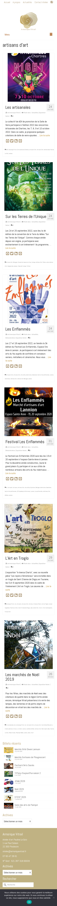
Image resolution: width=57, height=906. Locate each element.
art (6, 487)
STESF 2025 (20, 797)
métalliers (7, 379)
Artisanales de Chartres (23, 149)
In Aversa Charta (37, 604)
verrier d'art (35, 608)
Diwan (15, 729)
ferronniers (34, 375)
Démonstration (10, 338)
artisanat (10, 487)
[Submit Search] (15, 6)
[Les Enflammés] (28, 299)
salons (25, 733)
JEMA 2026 (20, 781)
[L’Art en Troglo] (28, 528)
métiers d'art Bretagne (22, 379)
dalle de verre (47, 149)
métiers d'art (39, 262)
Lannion (51, 375)
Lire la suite (45, 135)
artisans (15, 487)
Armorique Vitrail (14, 113)
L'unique (33, 262)
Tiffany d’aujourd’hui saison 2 (28, 773)
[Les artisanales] (28, 77)
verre (31, 608)
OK (29, 902)
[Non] (53, 897)
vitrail (40, 608)
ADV (7, 149)
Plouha (44, 262)
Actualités (35, 113)
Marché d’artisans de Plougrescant (30, 757)
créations (10, 729)
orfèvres (6, 495)
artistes (31, 604)
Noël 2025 (19, 789)
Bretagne (15, 262)
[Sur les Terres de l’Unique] (28, 186)
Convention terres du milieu (24, 262)
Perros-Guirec (12, 733)
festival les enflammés (43, 375)
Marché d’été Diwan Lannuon (27, 749)
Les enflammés (38, 491)
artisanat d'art (32, 149)
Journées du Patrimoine (24, 491)
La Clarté (19, 729)
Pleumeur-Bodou (19, 733)
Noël (42, 729)
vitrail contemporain (47, 608)
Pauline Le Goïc (14, 608)
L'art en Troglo (45, 604)
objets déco (47, 729)
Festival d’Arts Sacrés (24, 765)
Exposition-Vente (21, 338)
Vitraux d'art (8, 612)
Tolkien (28, 266)
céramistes (29, 375)
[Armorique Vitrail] (28, 20)
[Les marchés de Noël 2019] (28, 644)
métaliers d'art (46, 491)
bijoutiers (32, 487)
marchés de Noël (30, 729)
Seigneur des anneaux (12, 266)
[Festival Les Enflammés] (28, 411)
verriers (10, 153)
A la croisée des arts (11, 725)
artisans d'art (40, 149)
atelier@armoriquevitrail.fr (14, 851)
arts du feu (23, 375)
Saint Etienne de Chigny (24, 608)
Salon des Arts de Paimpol (26, 804)
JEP (18, 491)
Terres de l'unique (22, 266)
